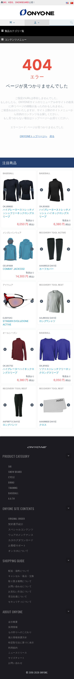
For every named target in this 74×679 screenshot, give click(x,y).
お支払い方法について (19, 591)
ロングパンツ (10, 424)
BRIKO (11, 482)
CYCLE (11, 477)
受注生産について (17, 596)
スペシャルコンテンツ (20, 529)
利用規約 (13, 647)
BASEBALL (13, 493)
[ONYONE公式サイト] (37, 446)
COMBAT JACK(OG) (14, 269)
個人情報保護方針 (17, 637)
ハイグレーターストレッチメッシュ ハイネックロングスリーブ (55, 213)
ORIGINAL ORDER (16, 518)
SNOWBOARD (22, 2)
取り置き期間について (19, 581)
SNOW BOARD (15, 472)
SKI (4, 2)
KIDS (10, 2)
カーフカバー (46, 269)
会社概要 (13, 621)
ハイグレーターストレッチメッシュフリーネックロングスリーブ (18, 213)
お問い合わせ (15, 663)
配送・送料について (18, 570)
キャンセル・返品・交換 (21, 576)
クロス (42, 424)
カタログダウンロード (20, 540)
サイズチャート (16, 657)
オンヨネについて (18, 550)
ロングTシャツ (47, 321)
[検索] (71, 22)
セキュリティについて (19, 601)
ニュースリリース (17, 652)
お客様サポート (17, 545)
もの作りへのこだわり (19, 632)
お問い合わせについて (19, 586)
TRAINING (12, 488)
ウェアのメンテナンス (20, 534)
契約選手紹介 (15, 524)
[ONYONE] (37, 12)
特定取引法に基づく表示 (21, 642)
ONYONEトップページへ (33, 136)
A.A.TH (11, 498)
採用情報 (13, 627)
